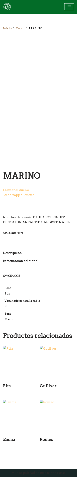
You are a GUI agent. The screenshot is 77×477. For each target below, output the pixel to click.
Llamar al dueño (16, 190)
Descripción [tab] (12, 253)
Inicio (7, 28)
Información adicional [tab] (21, 261)
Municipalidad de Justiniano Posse (38, 473)
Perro (20, 28)
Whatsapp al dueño (18, 195)
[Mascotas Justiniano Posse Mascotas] (7, 7)
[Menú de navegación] (69, 6)
